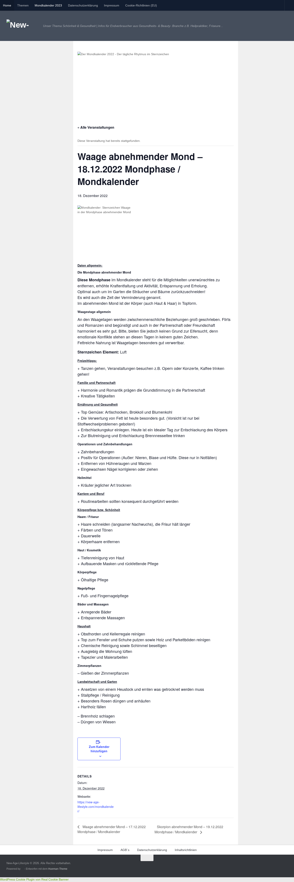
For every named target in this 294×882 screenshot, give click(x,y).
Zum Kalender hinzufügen (99, 748)
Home (7, 5)
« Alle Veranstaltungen (95, 127)
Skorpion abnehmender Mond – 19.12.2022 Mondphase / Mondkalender (189, 829)
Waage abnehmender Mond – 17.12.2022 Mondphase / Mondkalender (111, 829)
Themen (23, 5)
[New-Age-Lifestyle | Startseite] (22, 25)
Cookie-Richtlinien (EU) (141, 5)
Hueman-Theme (57, 868)
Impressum (111, 5)
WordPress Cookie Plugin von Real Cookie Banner (34, 879)
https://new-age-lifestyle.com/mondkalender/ (95, 806)
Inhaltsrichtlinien (186, 850)
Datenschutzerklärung (83, 5)
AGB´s (125, 850)
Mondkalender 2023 (48, 5)
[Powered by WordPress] (22, 869)
